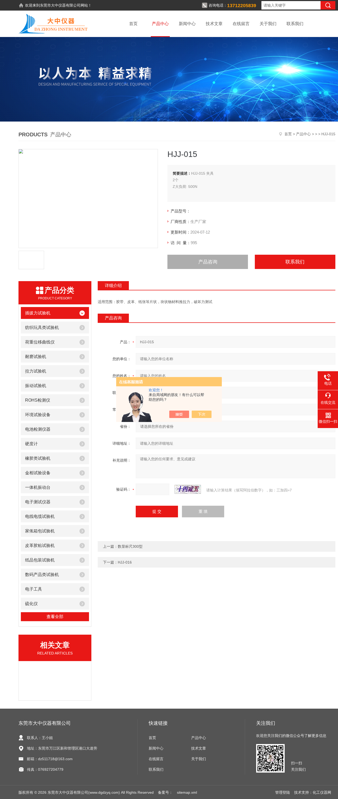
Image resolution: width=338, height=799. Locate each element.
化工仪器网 (322, 792)
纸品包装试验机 (40, 560)
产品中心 (160, 23)
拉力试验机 (35, 371)
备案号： (165, 792)
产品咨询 (207, 261)
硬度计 (31, 444)
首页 (133, 23)
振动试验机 (35, 385)
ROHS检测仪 (37, 400)
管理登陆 (282, 792)
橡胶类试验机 (37, 458)
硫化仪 (31, 603)
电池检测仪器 (37, 429)
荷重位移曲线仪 (40, 342)
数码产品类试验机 (42, 574)
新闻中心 (187, 23)
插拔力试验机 (37, 313)
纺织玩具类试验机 (42, 327)
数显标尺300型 (130, 546)
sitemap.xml (187, 792)
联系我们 (295, 23)
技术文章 (214, 23)
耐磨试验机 (35, 356)
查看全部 (54, 616)
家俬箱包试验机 (40, 531)
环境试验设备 (37, 414)
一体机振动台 (37, 487)
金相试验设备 (37, 473)
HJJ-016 (125, 562)
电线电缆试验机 (40, 516)
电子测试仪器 (37, 502)
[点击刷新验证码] (188, 489)
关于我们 (268, 23)
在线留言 (241, 23)
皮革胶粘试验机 (40, 545)
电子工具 (33, 589)
